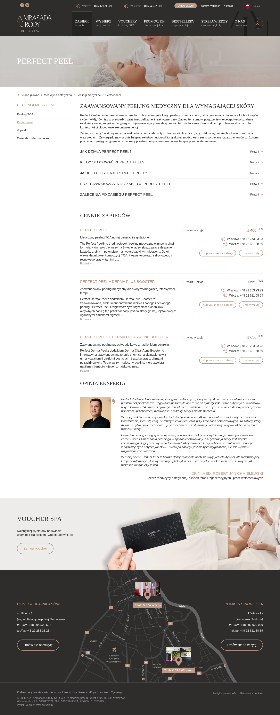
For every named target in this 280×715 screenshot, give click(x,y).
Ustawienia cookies (251, 693)
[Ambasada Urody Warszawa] (34, 23)
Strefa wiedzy (214, 23)
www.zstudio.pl (44, 704)
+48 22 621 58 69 (251, 244)
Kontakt (228, 5)
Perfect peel (25, 122)
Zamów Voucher (210, 5)
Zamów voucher (35, 548)
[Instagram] (27, 5)
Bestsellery (183, 23)
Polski (256, 6)
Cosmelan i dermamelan (33, 138)
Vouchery (127, 23)
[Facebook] (22, 5)
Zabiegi (82, 23)
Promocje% (154, 23)
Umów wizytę (185, 5)
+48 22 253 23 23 (251, 239)
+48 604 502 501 (152, 6)
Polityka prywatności (225, 693)
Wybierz (103, 23)
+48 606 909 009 (102, 6)
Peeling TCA (25, 114)
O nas (241, 23)
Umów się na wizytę (38, 645)
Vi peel (21, 130)
